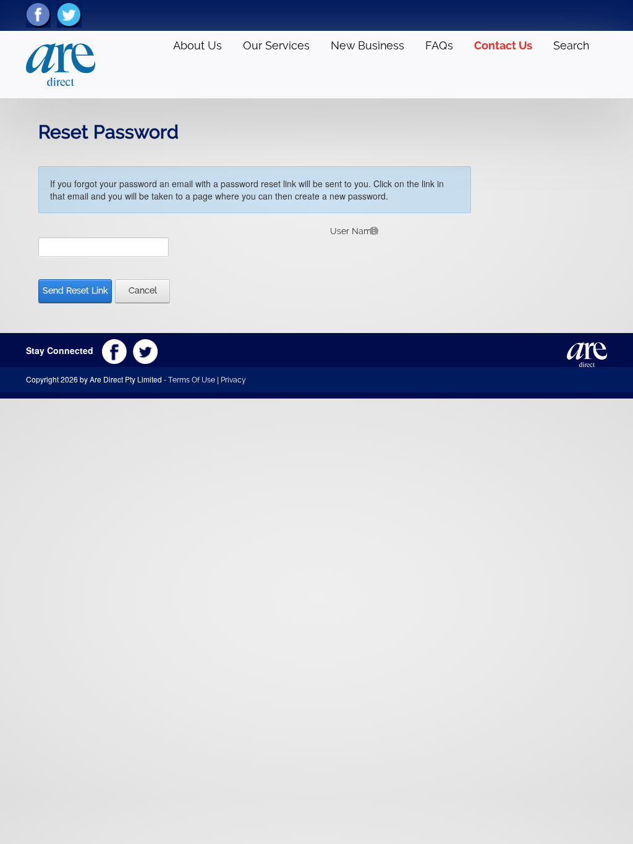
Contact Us (503, 45)
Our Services (276, 45)
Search (571, 45)
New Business (367, 45)
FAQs (439, 45)
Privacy (233, 380)
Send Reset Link (75, 290)
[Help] (374, 230)
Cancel (143, 290)
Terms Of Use (191, 380)
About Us (197, 45)
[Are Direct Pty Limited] (60, 63)
